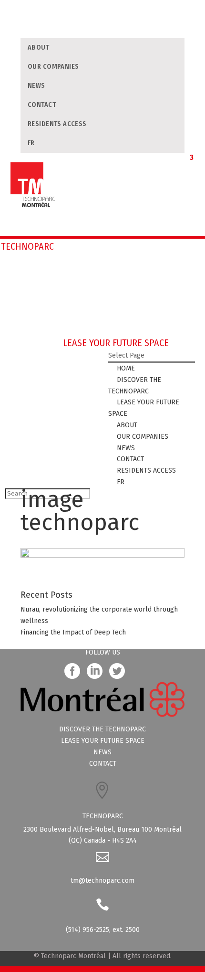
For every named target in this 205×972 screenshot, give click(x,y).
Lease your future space (102, 741)
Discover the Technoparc (102, 729)
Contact (42, 105)
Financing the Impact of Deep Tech (73, 632)
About (38, 47)
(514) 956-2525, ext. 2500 (103, 930)
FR (31, 143)
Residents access (57, 124)
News (36, 86)
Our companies (53, 67)
